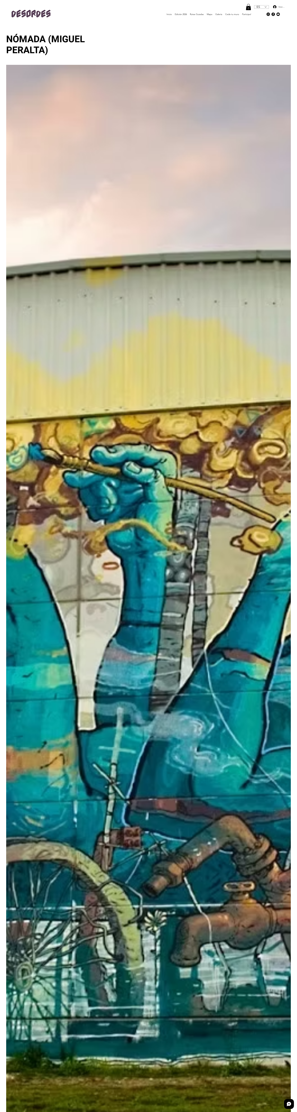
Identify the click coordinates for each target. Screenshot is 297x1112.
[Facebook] (273, 14)
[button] (248, 7)
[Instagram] (268, 14)
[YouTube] (278, 14)
